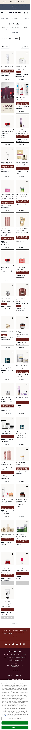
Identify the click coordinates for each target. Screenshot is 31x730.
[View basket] (27, 12)
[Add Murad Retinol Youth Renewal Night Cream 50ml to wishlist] (27, 181)
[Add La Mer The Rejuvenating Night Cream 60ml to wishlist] (12, 352)
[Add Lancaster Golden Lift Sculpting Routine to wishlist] (12, 521)
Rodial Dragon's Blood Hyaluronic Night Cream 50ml (22, 267)
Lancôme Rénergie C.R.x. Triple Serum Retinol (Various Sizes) (22, 131)
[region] (15, 705)
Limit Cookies (15, 723)
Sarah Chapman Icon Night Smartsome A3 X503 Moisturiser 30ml (7, 299)
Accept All (14, 727)
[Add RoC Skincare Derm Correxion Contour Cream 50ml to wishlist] (27, 352)
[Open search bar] (4, 12)
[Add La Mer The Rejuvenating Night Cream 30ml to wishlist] (27, 419)
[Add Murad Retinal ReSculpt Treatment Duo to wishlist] (27, 521)
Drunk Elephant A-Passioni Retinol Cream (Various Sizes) (22, 568)
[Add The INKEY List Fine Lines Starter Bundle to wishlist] (12, 419)
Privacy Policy (5, 715)
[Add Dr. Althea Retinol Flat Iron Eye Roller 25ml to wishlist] (12, 53)
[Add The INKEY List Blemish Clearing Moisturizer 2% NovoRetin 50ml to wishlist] (12, 588)
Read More (15, 32)
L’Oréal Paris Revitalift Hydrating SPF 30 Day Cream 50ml (7, 131)
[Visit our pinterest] (24, 644)
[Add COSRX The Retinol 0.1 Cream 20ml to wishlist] (12, 149)
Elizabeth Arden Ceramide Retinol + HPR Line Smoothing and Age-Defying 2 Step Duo (7, 466)
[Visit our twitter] (9, 644)
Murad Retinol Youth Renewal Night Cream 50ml (22, 196)
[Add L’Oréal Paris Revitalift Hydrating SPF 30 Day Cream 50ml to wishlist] (12, 116)
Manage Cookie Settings (15, 718)
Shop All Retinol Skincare (10, 38)
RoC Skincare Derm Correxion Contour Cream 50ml (21, 367)
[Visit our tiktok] (20, 644)
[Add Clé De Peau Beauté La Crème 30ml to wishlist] (12, 318)
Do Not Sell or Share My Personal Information (15, 666)
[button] (7, 97)
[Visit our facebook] (6, 644)
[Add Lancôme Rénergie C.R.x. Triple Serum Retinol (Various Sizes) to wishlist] (27, 116)
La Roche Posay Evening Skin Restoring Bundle (21, 99)
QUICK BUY (8, 79)
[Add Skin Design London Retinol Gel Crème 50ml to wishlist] (27, 486)
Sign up (15, 637)
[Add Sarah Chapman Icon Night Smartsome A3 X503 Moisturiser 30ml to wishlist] (12, 285)
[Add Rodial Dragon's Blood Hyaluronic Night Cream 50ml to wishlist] (27, 252)
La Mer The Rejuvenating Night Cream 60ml (6, 367)
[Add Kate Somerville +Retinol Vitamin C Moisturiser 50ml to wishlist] (27, 449)
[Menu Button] (1, 12)
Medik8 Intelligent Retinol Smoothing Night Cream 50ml (21, 68)
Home (2, 18)
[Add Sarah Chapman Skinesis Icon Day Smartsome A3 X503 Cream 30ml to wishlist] (12, 384)
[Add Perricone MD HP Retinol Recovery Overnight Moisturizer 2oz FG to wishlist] (27, 318)
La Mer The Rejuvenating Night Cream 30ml (21, 433)
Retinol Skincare (16, 18)
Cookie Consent (15, 663)
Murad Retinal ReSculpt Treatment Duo (21, 536)
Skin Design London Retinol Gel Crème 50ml (21, 501)
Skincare (8, 18)
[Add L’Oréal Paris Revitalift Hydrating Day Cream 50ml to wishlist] (12, 252)
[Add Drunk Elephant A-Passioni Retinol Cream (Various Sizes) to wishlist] (27, 554)
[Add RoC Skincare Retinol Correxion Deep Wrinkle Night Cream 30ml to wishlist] (27, 215)
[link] (25, 12)
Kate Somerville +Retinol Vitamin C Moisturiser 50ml (21, 464)
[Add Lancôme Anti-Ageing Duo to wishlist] (27, 384)
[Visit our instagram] (13, 644)
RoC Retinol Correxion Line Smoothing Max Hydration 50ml (22, 163)
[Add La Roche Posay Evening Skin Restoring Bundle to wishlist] (27, 84)
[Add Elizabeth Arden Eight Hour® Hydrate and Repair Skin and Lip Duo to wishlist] (12, 486)
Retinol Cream (15, 24)
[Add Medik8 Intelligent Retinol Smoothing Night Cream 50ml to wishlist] (27, 53)
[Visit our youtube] (17, 644)
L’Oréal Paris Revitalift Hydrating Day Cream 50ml (7, 267)
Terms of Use (13, 715)
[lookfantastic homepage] (15, 12)
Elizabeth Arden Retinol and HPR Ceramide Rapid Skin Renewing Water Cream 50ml (7, 232)
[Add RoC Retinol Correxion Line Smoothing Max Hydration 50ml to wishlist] (27, 149)
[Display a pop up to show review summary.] (27, 74)
